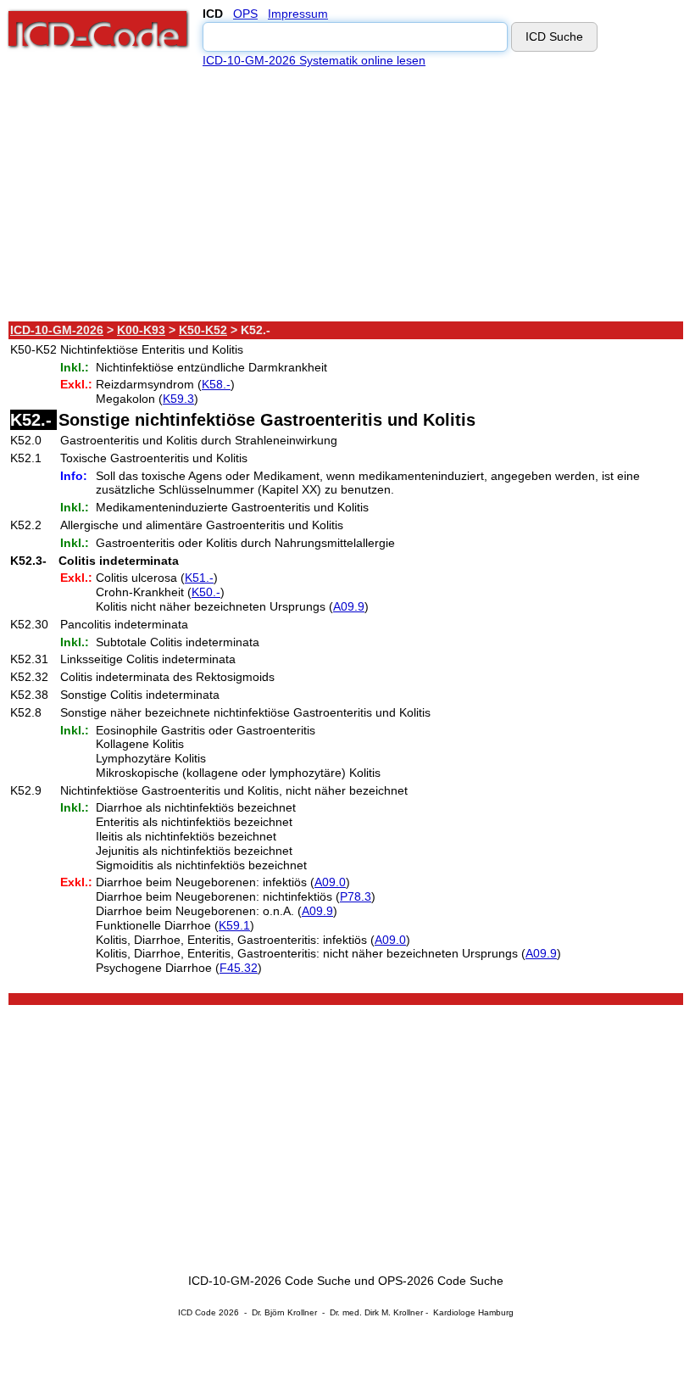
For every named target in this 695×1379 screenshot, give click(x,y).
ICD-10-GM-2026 (56, 330)
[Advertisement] (347, 194)
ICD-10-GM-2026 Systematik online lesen (314, 60)
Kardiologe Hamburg (473, 1312)
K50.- (206, 592)
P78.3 (355, 896)
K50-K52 (203, 330)
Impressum (298, 13)
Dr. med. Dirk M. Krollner (376, 1312)
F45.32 (239, 967)
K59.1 (234, 925)
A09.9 (348, 606)
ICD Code (197, 1312)
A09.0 (330, 882)
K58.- (216, 384)
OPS (245, 13)
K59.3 (178, 398)
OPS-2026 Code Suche (440, 1280)
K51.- (199, 577)
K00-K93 (141, 330)
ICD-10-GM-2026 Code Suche (269, 1280)
